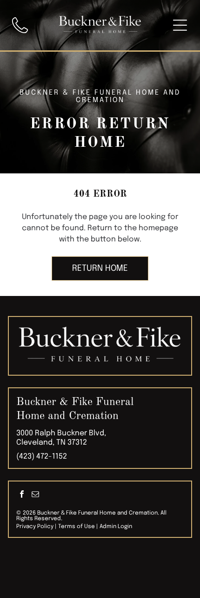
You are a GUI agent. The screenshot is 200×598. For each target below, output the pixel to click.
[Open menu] (180, 25)
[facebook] (21, 495)
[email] (35, 495)
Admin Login (116, 526)
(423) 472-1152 (41, 457)
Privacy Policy (34, 526)
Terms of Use (76, 526)
